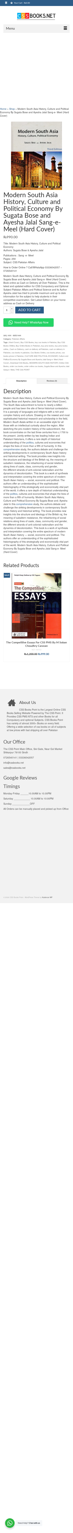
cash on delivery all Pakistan (36, 349)
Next (67, 628)
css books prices (54, 352)
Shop (12, 108)
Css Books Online (38, 352)
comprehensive (11, 449)
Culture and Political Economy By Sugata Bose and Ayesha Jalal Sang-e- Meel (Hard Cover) (35, 359)
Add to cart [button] (36, 659)
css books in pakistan (21, 352)
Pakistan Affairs (18, 338)
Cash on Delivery (17, 349)
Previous (6, 628)
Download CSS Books (19, 362)
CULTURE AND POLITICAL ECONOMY (41, 356)
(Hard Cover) (14, 342)
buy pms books (47, 345)
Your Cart (21, 3)
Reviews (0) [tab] (52, 380)
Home (3, 108)
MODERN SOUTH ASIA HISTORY (43, 362)
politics (30, 442)
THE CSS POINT (22, 369)
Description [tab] (21, 380)
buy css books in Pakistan (46, 342)
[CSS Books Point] (36, 16)
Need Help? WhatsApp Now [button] (31, 322)
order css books (16, 366)
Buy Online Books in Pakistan (28, 345)
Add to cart (29, 310)
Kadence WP (47, 897)
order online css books (33, 366)
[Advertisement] (36, 69)
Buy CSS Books (27, 342)
